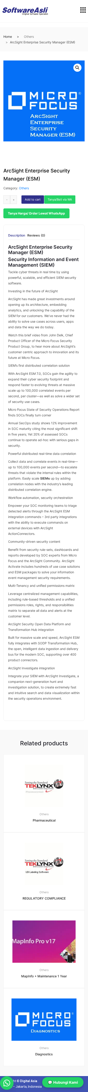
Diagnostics (44, 1054)
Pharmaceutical (44, 820)
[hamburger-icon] (83, 11)
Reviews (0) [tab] (36, 235)
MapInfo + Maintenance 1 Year (44, 976)
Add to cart (33, 199)
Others (29, 36)
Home (7, 36)
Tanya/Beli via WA (60, 199)
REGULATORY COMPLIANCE (44, 898)
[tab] (16, 237)
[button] (77, 68)
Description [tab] (16, 235)
